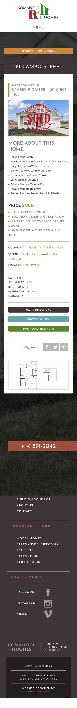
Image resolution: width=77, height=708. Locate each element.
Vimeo (22, 614)
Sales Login (28, 556)
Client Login (29, 562)
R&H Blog (25, 550)
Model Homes (29, 538)
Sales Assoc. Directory (38, 544)
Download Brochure (38, 329)
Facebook (25, 592)
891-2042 (39, 446)
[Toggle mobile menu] (38, 27)
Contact (24, 511)
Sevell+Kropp (38, 691)
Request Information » (38, 51)
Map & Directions (38, 310)
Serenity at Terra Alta (45, 247)
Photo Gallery (38, 319)
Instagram (26, 603)
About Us (25, 505)
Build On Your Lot (34, 499)
